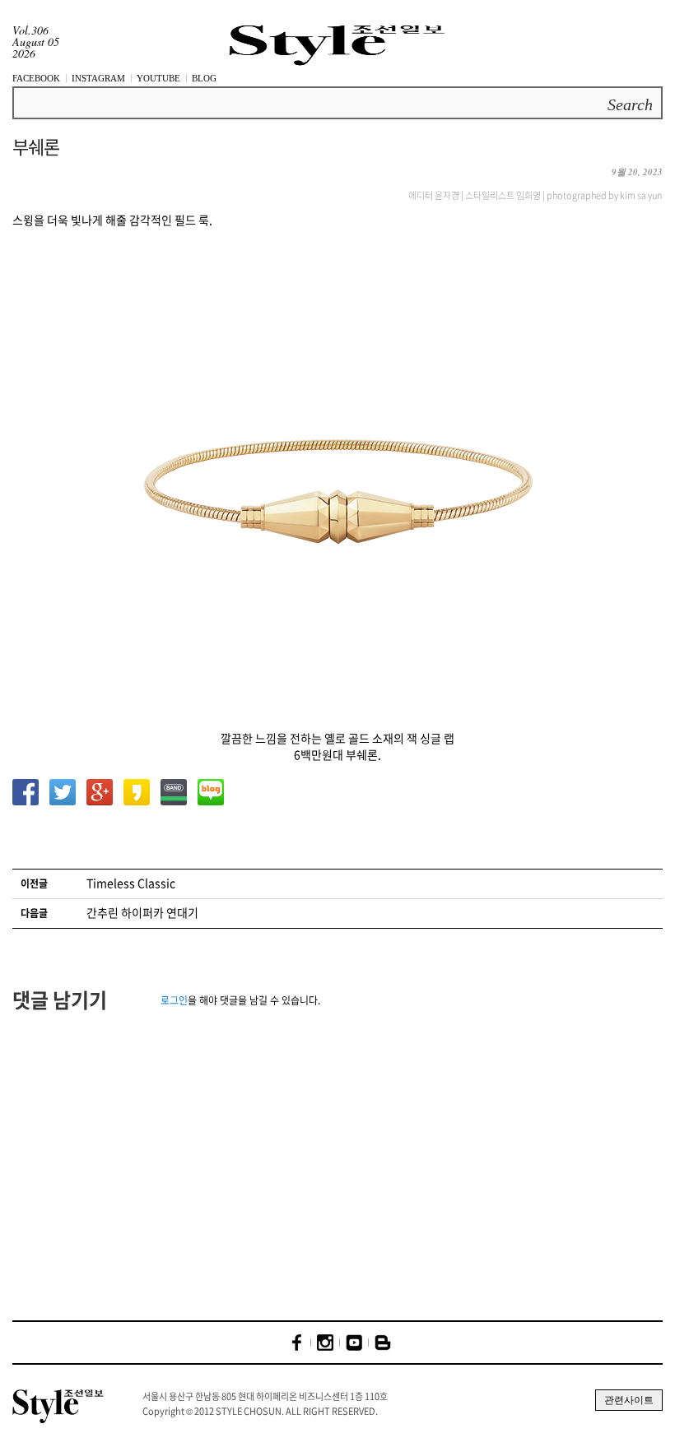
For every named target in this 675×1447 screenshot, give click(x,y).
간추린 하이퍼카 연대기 (142, 912)
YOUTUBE (158, 78)
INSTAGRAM (98, 78)
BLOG (204, 78)
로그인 (174, 1000)
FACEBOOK (36, 78)
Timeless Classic (130, 882)
